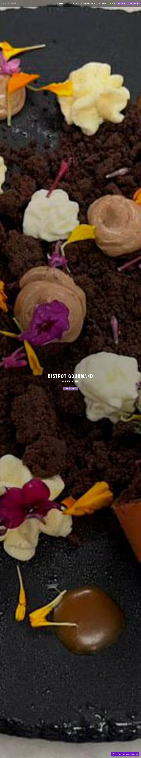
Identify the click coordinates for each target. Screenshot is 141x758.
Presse (98, 3)
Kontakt (104, 3)
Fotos (70, 3)
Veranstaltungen (89, 3)
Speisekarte (60, 3)
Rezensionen (77, 3)
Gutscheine (134, 3)
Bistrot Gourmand (8, 3)
